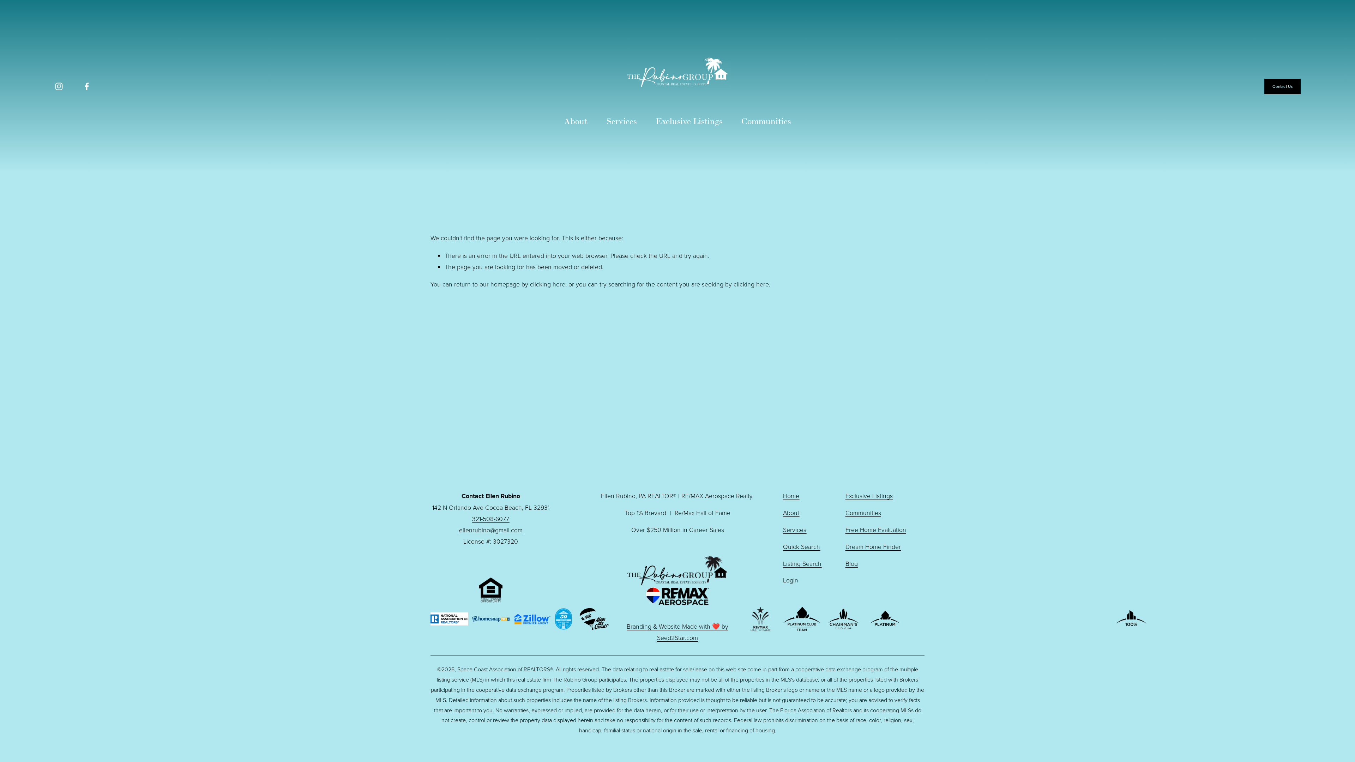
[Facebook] (86, 86)
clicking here (547, 284)
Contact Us (1282, 86)
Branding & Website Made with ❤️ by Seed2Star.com (677, 632)
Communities (766, 121)
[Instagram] (59, 86)
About (576, 121)
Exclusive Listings (689, 121)
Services (622, 121)
